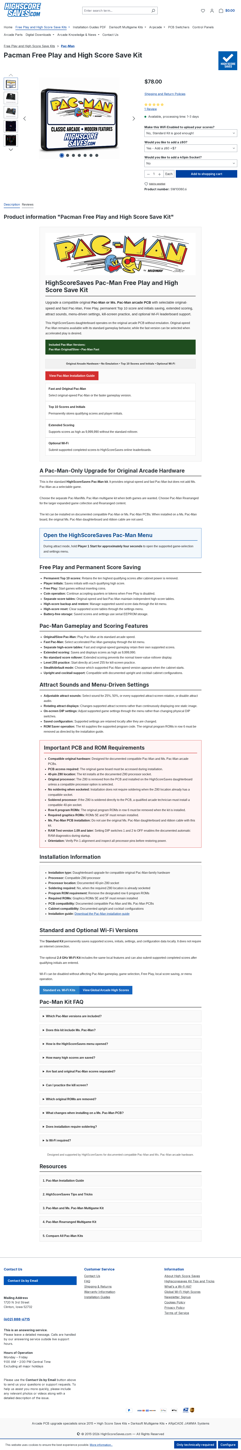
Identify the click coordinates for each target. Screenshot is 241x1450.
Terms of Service (176, 1313)
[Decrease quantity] (148, 174)
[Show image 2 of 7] (67, 155)
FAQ (87, 1281)
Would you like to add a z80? (165, 142)
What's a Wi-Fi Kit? (177, 1286)
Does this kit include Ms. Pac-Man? (71, 1030)
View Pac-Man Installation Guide (72, 375)
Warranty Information (99, 1292)
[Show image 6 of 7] (90, 155)
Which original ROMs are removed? (71, 1099)
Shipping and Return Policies (164, 94)
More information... (101, 1444)
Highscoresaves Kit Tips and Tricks (189, 1281)
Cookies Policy (174, 1302)
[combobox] (115, 10)
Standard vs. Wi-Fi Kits (59, 990)
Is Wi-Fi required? (58, 1140)
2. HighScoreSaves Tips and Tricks (68, 1194)
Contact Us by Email (23, 1281)
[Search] (153, 10)
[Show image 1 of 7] (61, 155)
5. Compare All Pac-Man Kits (63, 1235)
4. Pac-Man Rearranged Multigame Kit (69, 1222)
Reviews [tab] (28, 204)
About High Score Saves (182, 1276)
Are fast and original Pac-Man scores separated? (80, 1071)
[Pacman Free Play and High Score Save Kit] (79, 118)
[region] (70, 118)
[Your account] (212, 10)
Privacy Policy (174, 1308)
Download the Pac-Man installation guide (102, 913)
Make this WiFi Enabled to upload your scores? (179, 127)
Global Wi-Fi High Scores (182, 1292)
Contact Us (92, 1276)
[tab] (12, 204)
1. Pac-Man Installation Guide (63, 1180)
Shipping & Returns (98, 1286)
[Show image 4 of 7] (79, 155)
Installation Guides (97, 1297)
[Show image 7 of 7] (96, 155)
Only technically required (195, 1445)
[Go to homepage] (22, 9)
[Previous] (24, 118)
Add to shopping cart (206, 174)
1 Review (150, 109)
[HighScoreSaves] (227, 60)
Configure (228, 1445)
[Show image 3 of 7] (73, 155)
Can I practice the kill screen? (67, 1085)
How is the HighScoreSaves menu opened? (77, 1043)
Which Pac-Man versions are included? (74, 1016)
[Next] (134, 118)
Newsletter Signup (177, 1297)
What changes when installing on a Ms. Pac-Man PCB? (85, 1113)
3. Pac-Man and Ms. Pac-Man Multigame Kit (73, 1208)
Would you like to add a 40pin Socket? (173, 157)
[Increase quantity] (160, 174)
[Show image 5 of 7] (85, 155)
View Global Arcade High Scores (106, 990)
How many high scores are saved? (70, 1057)
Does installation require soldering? (71, 1126)
